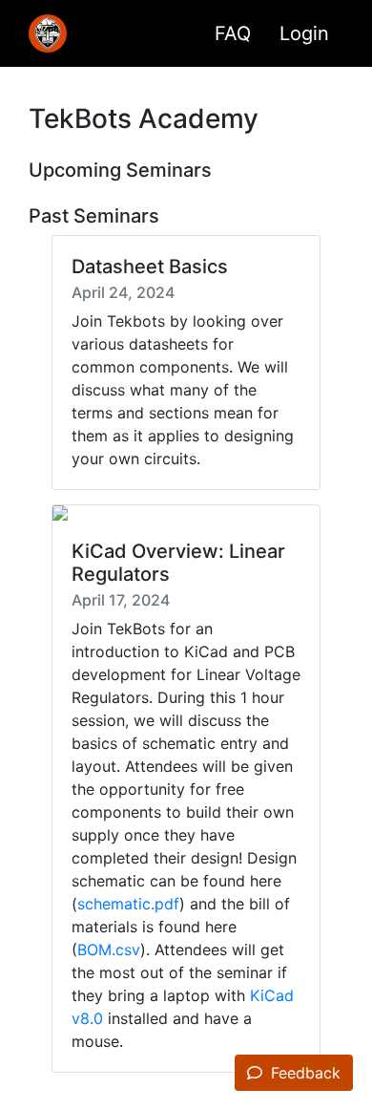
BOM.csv (108, 949)
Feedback (303, 1072)
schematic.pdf (128, 903)
